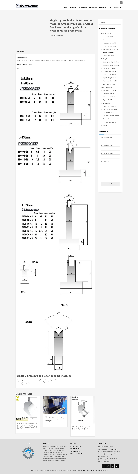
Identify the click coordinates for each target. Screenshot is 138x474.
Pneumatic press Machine (111, 119)
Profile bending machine (110, 49)
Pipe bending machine (110, 43)
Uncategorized (105, 125)
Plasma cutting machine (110, 81)
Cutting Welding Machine (111, 62)
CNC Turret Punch (108, 112)
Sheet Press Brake (108, 55)
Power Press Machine (110, 122)
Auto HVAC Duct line (109, 90)
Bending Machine (106, 33)
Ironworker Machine (109, 71)
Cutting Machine (106, 59)
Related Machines (108, 93)
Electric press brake (109, 40)
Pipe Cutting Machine (110, 78)
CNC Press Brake (108, 37)
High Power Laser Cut (110, 68)
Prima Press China (80, 470)
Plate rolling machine (109, 46)
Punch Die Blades (60, 35)
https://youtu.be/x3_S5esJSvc (25, 64)
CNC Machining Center (110, 109)
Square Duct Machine (110, 100)
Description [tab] (21, 52)
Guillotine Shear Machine (111, 65)
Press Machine (105, 103)
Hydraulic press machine (111, 116)
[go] (118, 23)
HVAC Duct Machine (107, 87)
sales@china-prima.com (110, 449)
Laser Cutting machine (110, 74)
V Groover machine (109, 84)
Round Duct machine (109, 97)
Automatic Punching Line (111, 106)
